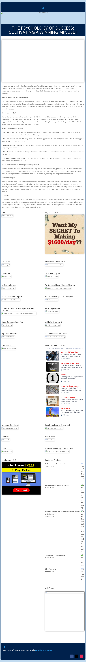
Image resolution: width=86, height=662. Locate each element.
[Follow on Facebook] (72, 656)
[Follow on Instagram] (81, 656)
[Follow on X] (76, 656)
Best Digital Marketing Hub (43, 650)
